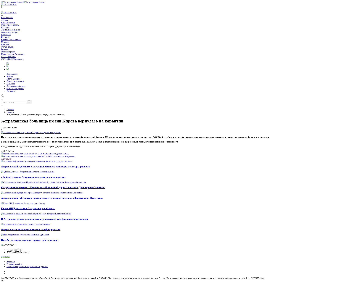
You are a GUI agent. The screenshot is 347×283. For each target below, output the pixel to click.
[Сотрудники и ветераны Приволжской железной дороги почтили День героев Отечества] (43, 182)
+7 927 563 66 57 (8, 56)
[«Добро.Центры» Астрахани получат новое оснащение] (27, 172)
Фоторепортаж (8, 52)
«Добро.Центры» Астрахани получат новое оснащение (33, 177)
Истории (5, 37)
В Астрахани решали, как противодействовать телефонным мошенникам (44, 219)
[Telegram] (8, 64)
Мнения (5, 42)
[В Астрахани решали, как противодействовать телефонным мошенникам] (36, 214)
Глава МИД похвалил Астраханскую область (28, 208)
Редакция (11, 262)
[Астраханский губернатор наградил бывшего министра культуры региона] (36, 161)
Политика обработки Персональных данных (27, 266)
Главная (10, 109)
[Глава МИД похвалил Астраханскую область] (23, 203)
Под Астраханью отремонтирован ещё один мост (30, 240)
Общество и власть (10, 25)
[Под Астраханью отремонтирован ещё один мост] (25, 235)
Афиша (4, 20)
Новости (11, 112)
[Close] (2, 15)
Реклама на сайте (14, 264)
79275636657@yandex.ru (12, 59)
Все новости (7, 17)
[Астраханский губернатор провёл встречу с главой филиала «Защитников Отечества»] (42, 193)
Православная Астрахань (12, 54)
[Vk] (8, 69)
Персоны (5, 44)
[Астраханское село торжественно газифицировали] (25, 224)
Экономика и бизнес (10, 30)
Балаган (4, 49)
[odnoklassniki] (8, 66)
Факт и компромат (9, 32)
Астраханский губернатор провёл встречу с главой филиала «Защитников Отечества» (52, 198)
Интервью (6, 34)
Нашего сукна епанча (11, 39)
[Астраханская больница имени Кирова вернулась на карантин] (31, 132)
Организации (7, 47)
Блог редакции (8, 22)
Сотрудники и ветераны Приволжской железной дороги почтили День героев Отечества (53, 187)
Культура (5, 27)
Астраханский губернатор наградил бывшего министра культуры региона (45, 166)
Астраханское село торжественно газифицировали (30, 229)
